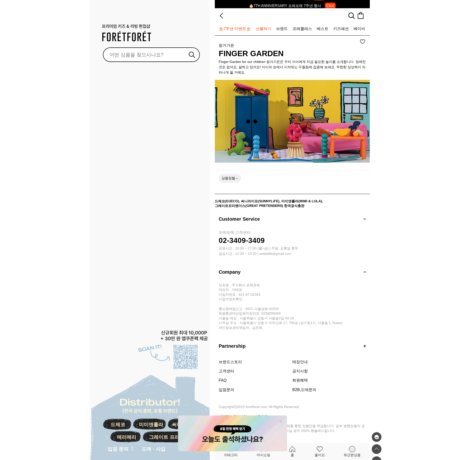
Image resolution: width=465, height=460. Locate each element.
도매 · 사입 (154, 448)
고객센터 (226, 371)
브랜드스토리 (230, 362)
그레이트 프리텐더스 (171, 437)
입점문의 (226, 390)
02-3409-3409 (242, 240)
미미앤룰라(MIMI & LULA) (301, 201)
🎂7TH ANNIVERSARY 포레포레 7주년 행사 (291, 4)
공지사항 (300, 371)
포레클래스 (302, 29)
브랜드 (282, 29)
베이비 (359, 29)
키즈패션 (341, 29)
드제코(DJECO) (227, 201)
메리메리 (126, 437)
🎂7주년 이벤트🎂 (235, 29)
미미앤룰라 (151, 424)
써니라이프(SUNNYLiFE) (260, 201)
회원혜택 (300, 380)
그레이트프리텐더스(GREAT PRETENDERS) (249, 206)
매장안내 (300, 362)
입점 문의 (118, 448)
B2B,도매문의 (304, 390)
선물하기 (263, 29)
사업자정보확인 (230, 299)
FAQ (222, 380)
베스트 (322, 29)
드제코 (118, 424)
